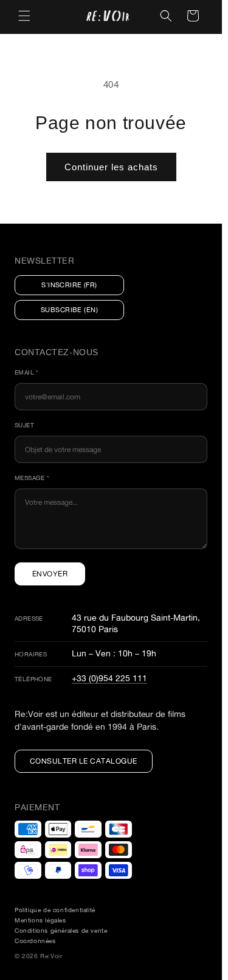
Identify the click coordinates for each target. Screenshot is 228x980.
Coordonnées (35, 941)
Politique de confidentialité (55, 910)
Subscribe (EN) (69, 309)
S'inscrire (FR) (69, 285)
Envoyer (49, 573)
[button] (24, 15)
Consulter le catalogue (83, 760)
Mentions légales (40, 920)
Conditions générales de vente (61, 931)
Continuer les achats (111, 167)
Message (32, 478)
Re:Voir (51, 956)
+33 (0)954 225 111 (109, 678)
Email (27, 372)
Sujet (24, 425)
